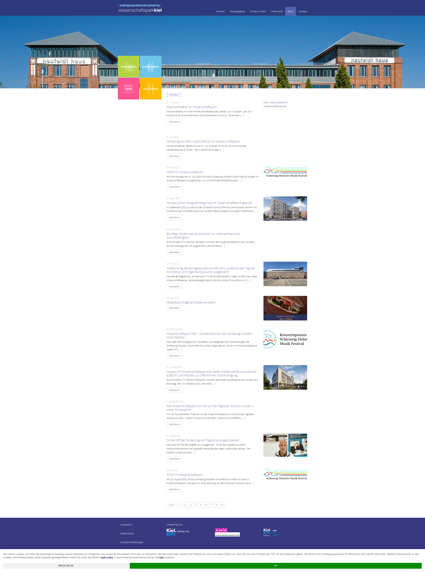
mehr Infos (107, 557)
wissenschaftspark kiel (140, 8)
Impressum (126, 524)
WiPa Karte (277, 11)
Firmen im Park (258, 11)
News (291, 11)
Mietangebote (237, 11)
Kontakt (302, 11)
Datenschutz (127, 533)
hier (161, 557)
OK (275, 565)
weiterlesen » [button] (175, 121)
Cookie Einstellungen (131, 542)
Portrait (220, 11)
